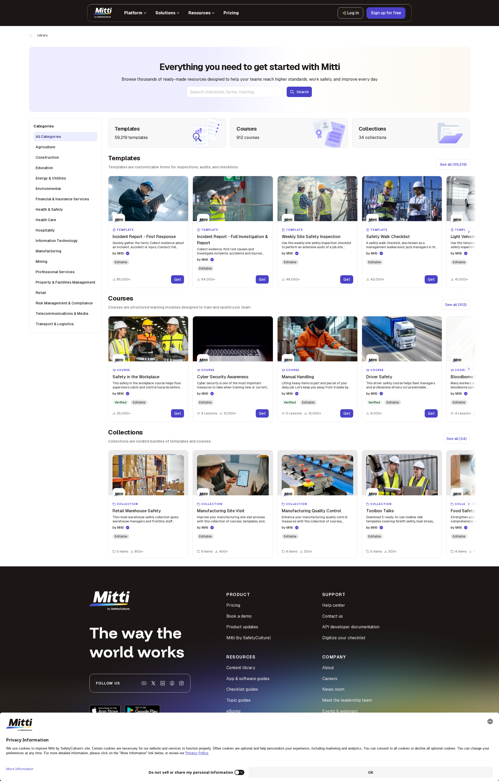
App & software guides (248, 678)
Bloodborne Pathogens (473, 377)
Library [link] (42, 35)
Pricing (233, 605)
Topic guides (238, 700)
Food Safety (463, 511)
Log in (353, 13)
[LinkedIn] (162, 683)
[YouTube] (144, 683)
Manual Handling (298, 377)
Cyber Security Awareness (222, 377)
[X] (153, 683)
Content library (240, 667)
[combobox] (235, 92)
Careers (329, 678)
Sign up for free (386, 13)
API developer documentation (350, 627)
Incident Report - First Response (144, 236)
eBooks (233, 711)
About (328, 667)
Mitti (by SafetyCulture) (248, 638)
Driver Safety (379, 377)
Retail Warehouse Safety (137, 511)
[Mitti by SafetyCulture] (103, 13)
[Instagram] (181, 683)
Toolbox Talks (380, 511)
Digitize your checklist (343, 638)
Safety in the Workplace (136, 377)
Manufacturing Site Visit (221, 511)
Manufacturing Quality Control (311, 511)
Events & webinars (340, 711)
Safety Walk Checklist (388, 236)
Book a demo (239, 616)
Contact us (332, 616)
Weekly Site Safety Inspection (311, 236)
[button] (148, 232)
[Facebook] (172, 683)
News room (333, 689)
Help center (333, 605)
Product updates (242, 627)
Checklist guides (242, 689)
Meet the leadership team (347, 700)
